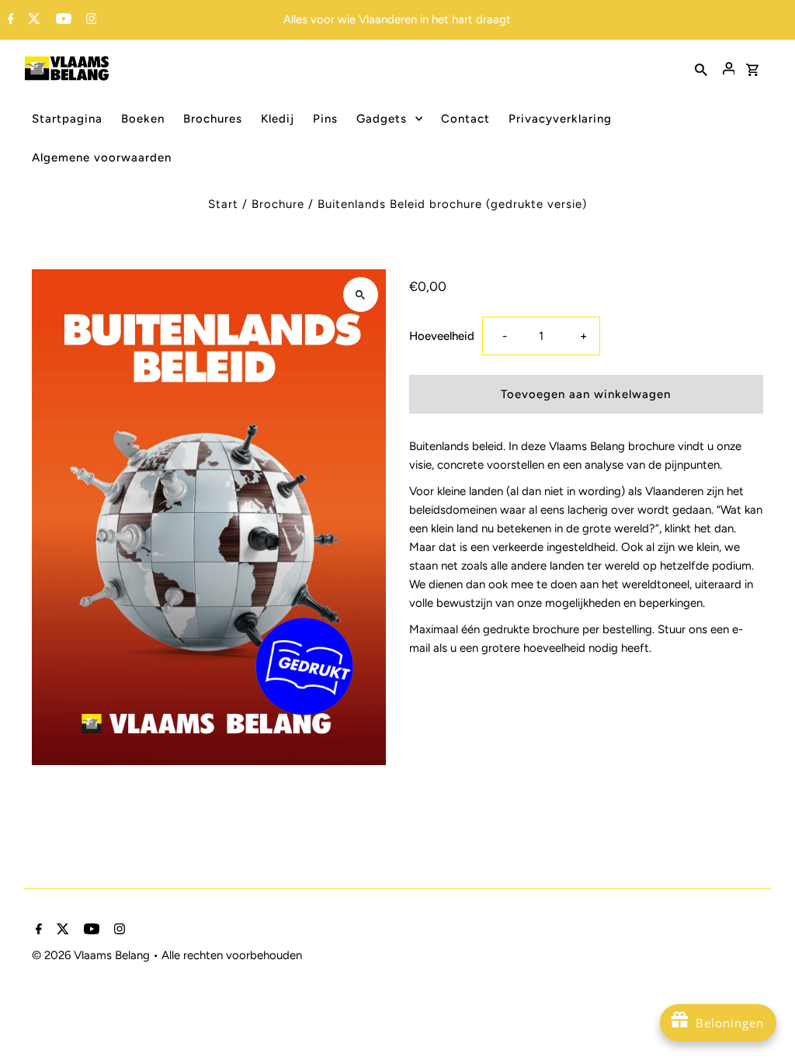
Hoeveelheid (441, 336)
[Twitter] (32, 20)
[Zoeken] (701, 68)
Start (223, 204)
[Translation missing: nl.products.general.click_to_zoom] (360, 294)
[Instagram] (89, 20)
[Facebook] (9, 20)
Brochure (278, 204)
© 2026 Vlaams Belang (92, 955)
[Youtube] (61, 20)
